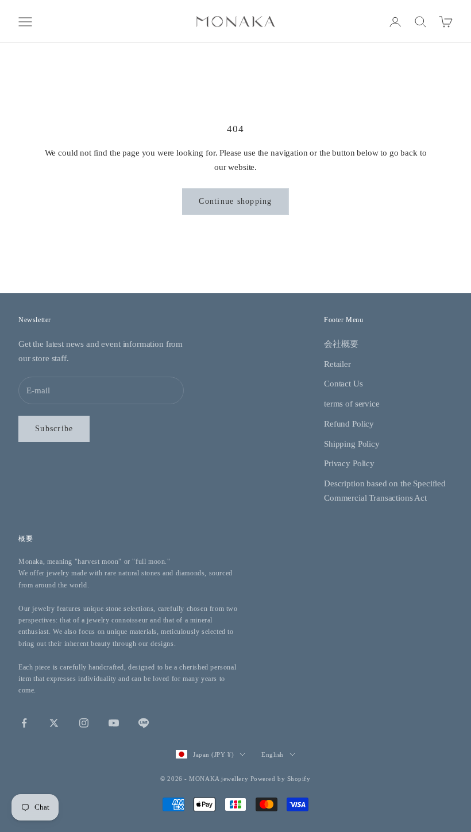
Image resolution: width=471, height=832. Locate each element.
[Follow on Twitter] (54, 723)
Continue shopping (235, 201)
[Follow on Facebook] (24, 723)
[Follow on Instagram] (84, 723)
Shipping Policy (352, 443)
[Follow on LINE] (143, 723)
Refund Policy (349, 423)
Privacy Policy (349, 463)
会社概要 (341, 344)
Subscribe (54, 428)
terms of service (352, 403)
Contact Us (343, 383)
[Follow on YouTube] (113, 723)
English (272, 754)
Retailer (337, 364)
